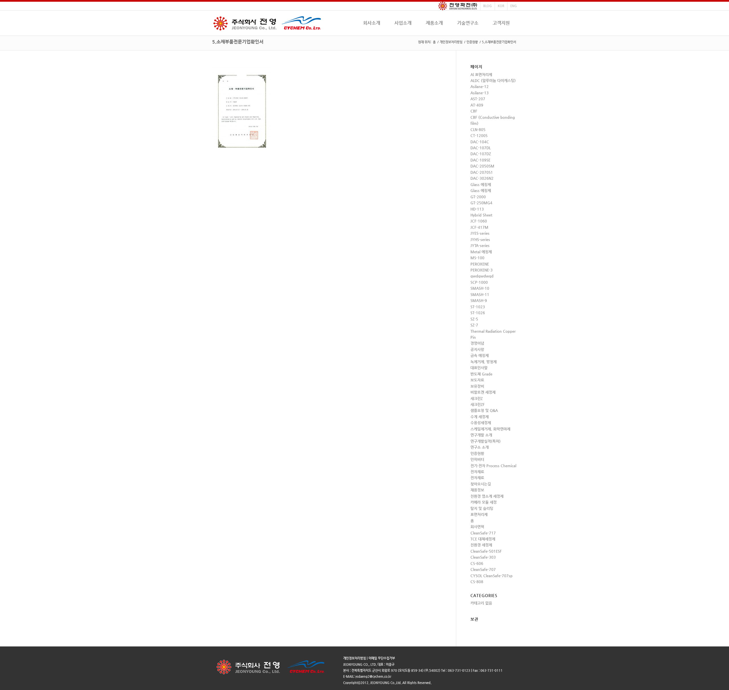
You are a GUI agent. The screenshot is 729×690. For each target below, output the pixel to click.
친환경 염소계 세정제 (486, 496)
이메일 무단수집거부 (381, 658)
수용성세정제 (480, 422)
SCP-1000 (479, 282)
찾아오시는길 (480, 484)
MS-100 (477, 258)
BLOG (487, 6)
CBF (473, 111)
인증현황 (472, 42)
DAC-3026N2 (481, 178)
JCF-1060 (478, 221)
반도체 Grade (481, 374)
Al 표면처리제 (481, 74)
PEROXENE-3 (481, 270)
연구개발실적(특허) (485, 441)
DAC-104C (479, 142)
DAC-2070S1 (481, 172)
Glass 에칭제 (480, 184)
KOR (501, 6)
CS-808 (476, 581)
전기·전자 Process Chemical (493, 466)
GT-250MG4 (481, 203)
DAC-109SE (480, 160)
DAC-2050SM (482, 166)
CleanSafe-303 (483, 557)
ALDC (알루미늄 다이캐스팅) (493, 80)
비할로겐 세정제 (482, 392)
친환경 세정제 (481, 545)
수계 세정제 (479, 417)
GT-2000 (478, 197)
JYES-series (480, 233)
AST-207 (477, 99)
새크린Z (476, 398)
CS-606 (476, 563)
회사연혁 (477, 526)
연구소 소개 (479, 447)
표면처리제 (479, 514)
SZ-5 (474, 319)
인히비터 (477, 459)
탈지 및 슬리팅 (481, 508)
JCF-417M (479, 227)
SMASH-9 (478, 300)
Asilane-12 (479, 86)
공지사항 (477, 349)
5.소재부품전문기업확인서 (237, 41)
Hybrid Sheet (481, 215)
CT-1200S (479, 135)
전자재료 (477, 471)
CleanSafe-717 (483, 533)
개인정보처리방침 (451, 42)
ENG (513, 6)
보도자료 (477, 380)
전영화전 (457, 6)
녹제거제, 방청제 (483, 362)
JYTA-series (480, 245)
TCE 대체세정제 (482, 539)
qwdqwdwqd (481, 276)
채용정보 (477, 490)
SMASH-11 (479, 294)
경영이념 (477, 343)
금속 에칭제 (479, 355)
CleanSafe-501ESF (486, 551)
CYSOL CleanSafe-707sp (491, 575)
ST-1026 (477, 313)
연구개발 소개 (481, 435)
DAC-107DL (480, 148)
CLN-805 (478, 129)
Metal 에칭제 (481, 252)
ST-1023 (477, 307)
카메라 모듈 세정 (483, 502)
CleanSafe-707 (483, 569)
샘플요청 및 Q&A (484, 410)
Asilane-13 (479, 93)
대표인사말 (479, 368)
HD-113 (477, 209)
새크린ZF (477, 404)
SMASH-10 (479, 288)
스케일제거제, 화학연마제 (490, 429)
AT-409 (476, 105)
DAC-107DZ (480, 154)
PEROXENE (479, 264)
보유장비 (477, 386)
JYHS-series (480, 239)
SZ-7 (474, 325)
